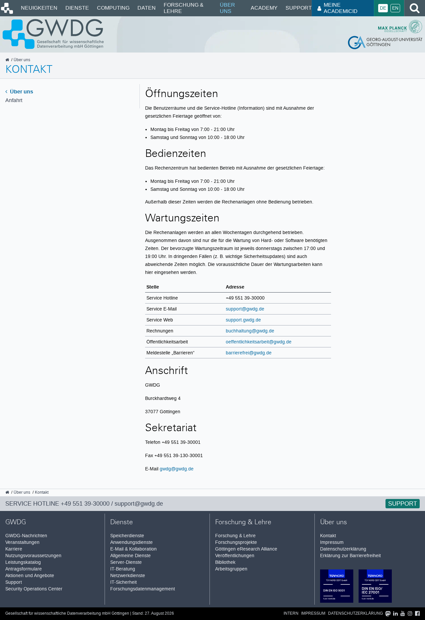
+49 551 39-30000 (85, 503)
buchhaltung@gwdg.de (250, 330)
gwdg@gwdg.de (177, 468)
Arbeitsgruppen (231, 568)
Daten (146, 8)
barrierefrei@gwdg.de (249, 352)
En (395, 8)
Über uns (227, 8)
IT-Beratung (122, 568)
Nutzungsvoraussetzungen (33, 555)
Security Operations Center (33, 588)
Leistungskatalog (23, 562)
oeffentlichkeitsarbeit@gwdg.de (259, 341)
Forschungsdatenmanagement (142, 588)
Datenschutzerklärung (343, 549)
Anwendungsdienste (131, 542)
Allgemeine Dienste (130, 555)
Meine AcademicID (341, 8)
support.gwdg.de (243, 319)
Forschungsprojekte (236, 542)
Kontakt (328, 535)
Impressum (332, 542)
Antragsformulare (23, 568)
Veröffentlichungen (234, 555)
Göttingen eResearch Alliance (246, 549)
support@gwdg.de (245, 308)
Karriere (13, 549)
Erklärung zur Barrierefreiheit (350, 555)
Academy (264, 8)
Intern (291, 613)
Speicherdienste (127, 535)
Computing (113, 8)
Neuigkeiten (39, 8)
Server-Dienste (126, 562)
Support (299, 8)
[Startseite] (6, 12)
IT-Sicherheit (123, 582)
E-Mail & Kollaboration (133, 549)
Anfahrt (13, 100)
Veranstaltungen (22, 542)
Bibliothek (225, 562)
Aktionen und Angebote (29, 575)
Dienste (77, 8)
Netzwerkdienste (127, 575)
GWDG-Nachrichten (26, 535)
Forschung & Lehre (184, 8)
